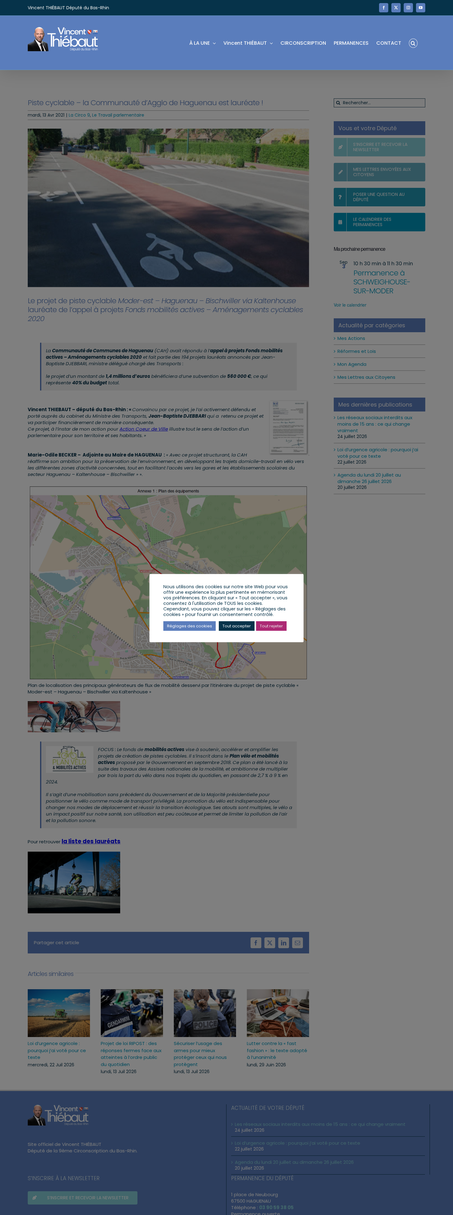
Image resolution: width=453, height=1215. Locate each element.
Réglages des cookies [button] (189, 626)
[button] (413, 43)
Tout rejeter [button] (271, 626)
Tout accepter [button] (236, 626)
